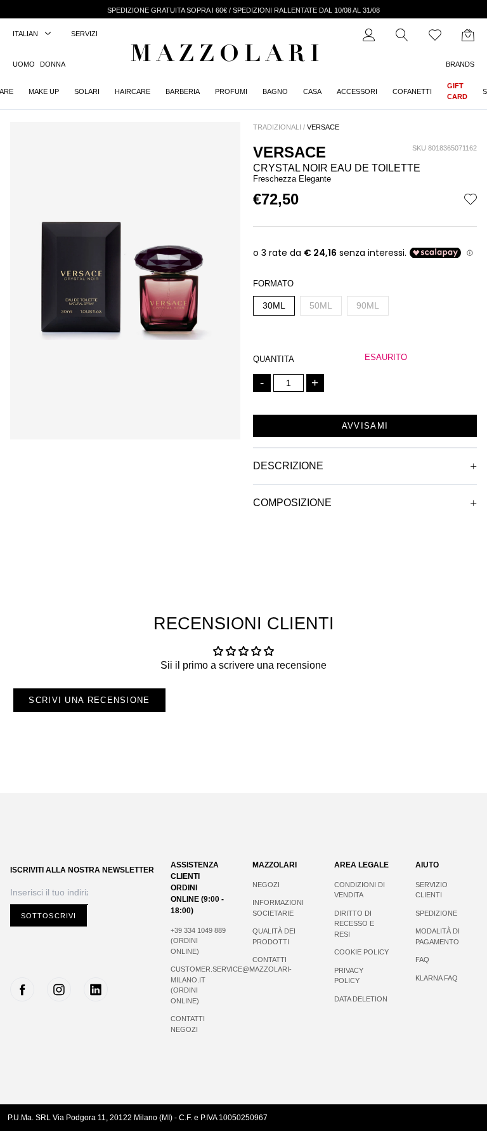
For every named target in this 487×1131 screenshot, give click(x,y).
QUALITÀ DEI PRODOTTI (273, 936)
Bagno (275, 91)
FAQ (422, 959)
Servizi (84, 33)
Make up (44, 91)
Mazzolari (228, 55)
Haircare (132, 91)
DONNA (52, 64)
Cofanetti (412, 91)
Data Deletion (360, 999)
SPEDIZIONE (436, 913)
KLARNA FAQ (436, 978)
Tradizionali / (279, 127)
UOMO (24, 64)
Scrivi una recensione (89, 700)
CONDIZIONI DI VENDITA (359, 890)
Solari (87, 91)
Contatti (269, 959)
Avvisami (365, 426)
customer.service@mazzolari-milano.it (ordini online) (199, 985)
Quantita (273, 359)
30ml (274, 305)
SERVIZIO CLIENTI (431, 890)
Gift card (457, 91)
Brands (460, 64)
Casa (312, 91)
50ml (320, 305)
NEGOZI (266, 884)
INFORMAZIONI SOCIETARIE (278, 908)
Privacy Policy (348, 976)
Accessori (357, 91)
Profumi (231, 91)
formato (273, 283)
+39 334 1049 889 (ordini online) (198, 941)
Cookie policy (361, 952)
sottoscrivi (48, 916)
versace (323, 127)
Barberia (183, 91)
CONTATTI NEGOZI (188, 1024)
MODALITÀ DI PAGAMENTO (437, 936)
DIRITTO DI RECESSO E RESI (354, 923)
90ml (367, 305)
